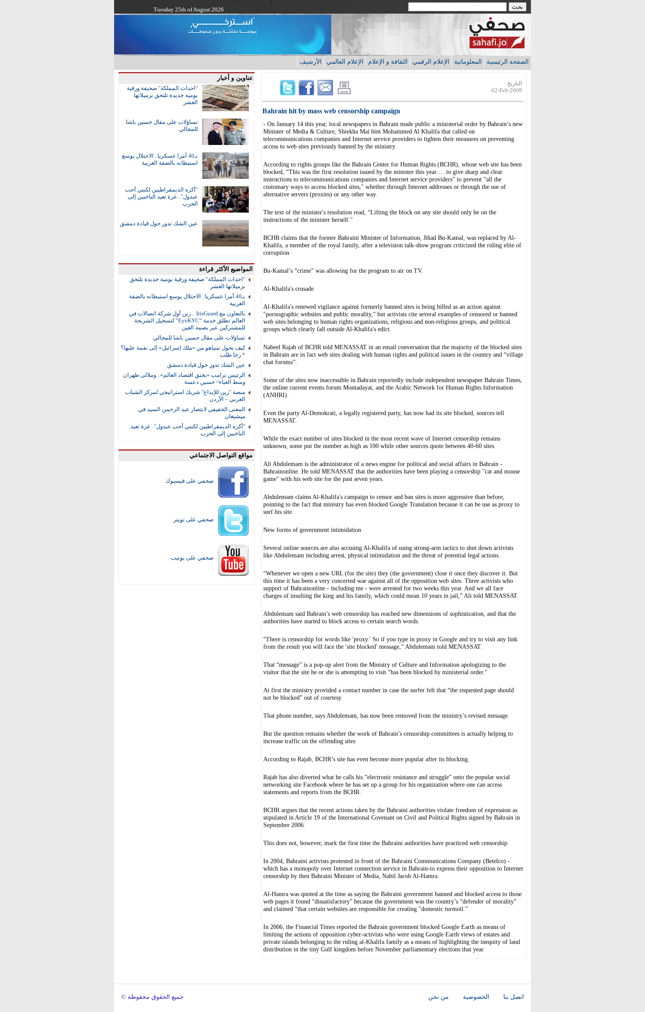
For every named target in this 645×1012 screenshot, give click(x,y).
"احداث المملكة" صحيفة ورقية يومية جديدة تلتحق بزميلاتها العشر (162, 95)
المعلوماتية (468, 61)
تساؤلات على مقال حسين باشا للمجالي (199, 337)
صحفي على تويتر (193, 519)
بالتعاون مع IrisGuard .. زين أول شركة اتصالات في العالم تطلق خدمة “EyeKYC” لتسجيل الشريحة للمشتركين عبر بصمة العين (187, 320)
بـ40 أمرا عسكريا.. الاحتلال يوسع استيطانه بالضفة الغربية (160, 159)
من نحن (438, 997)
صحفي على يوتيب (192, 557)
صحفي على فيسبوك (189, 480)
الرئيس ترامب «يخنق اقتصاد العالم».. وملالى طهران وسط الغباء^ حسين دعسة (184, 378)
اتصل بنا (513, 997)
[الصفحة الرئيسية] (497, 46)
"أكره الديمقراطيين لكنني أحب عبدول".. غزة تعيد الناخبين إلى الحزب (161, 196)
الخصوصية (476, 997)
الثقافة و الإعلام (388, 61)
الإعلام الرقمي (430, 61)
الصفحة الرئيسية (508, 61)
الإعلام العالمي (344, 61)
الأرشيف (311, 61)
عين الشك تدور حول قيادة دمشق (159, 223)
